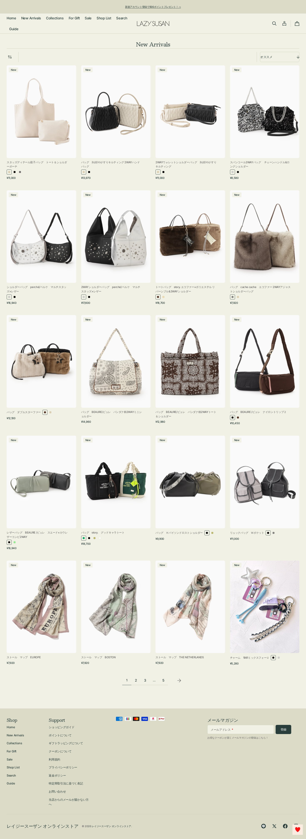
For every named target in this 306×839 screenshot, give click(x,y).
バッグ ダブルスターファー (24, 412)
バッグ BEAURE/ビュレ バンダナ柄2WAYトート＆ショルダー (185, 414)
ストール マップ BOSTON (98, 657)
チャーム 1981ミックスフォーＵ (249, 657)
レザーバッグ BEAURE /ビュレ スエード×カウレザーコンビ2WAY (37, 535)
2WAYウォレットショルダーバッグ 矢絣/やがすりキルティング (185, 164)
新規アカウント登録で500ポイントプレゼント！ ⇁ (153, 6)
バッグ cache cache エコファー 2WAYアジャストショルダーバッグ (260, 289)
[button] (274, 23)
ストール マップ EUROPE (24, 657)
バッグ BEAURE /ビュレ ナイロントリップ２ (258, 412)
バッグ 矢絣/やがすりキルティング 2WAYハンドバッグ (110, 164)
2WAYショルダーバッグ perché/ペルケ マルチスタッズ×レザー (110, 289)
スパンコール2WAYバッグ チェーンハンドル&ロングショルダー (260, 164)
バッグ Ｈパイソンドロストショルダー (179, 532)
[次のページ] (179, 680)
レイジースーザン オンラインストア (111, 826)
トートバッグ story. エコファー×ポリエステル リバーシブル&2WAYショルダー (185, 289)
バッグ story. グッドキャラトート (102, 532)
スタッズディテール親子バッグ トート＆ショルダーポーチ (37, 164)
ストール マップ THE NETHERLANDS (179, 657)
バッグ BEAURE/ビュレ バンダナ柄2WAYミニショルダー (111, 414)
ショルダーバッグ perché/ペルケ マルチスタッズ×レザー (36, 289)
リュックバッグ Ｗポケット (247, 532)
